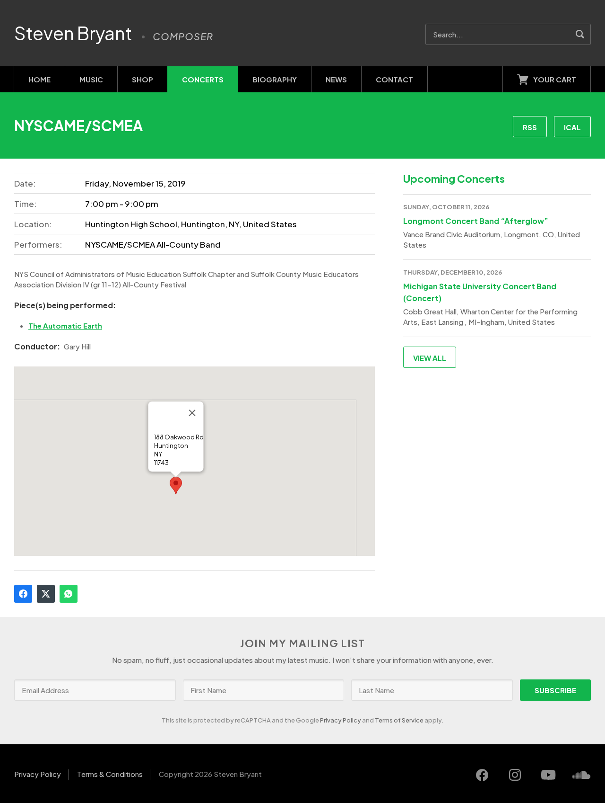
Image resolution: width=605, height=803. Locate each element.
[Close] (192, 413)
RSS (530, 127)
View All (429, 357)
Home (39, 79)
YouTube (548, 775)
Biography (274, 79)
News (336, 79)
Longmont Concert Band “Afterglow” (475, 221)
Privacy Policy (340, 720)
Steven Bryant (73, 33)
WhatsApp (69, 594)
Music (91, 79)
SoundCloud (581, 775)
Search (580, 34)
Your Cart (554, 79)
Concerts (203, 79)
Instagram (515, 775)
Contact (394, 79)
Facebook (23, 594)
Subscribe (555, 690)
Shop (142, 79)
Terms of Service (399, 720)
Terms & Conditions (110, 773)
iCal (572, 127)
